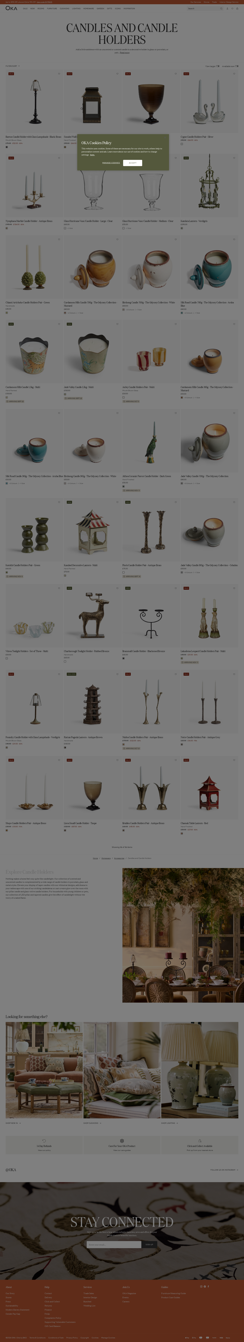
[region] (123, 152)
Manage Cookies (111, 163)
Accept (133, 163)
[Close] (165, 137)
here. (92, 154)
